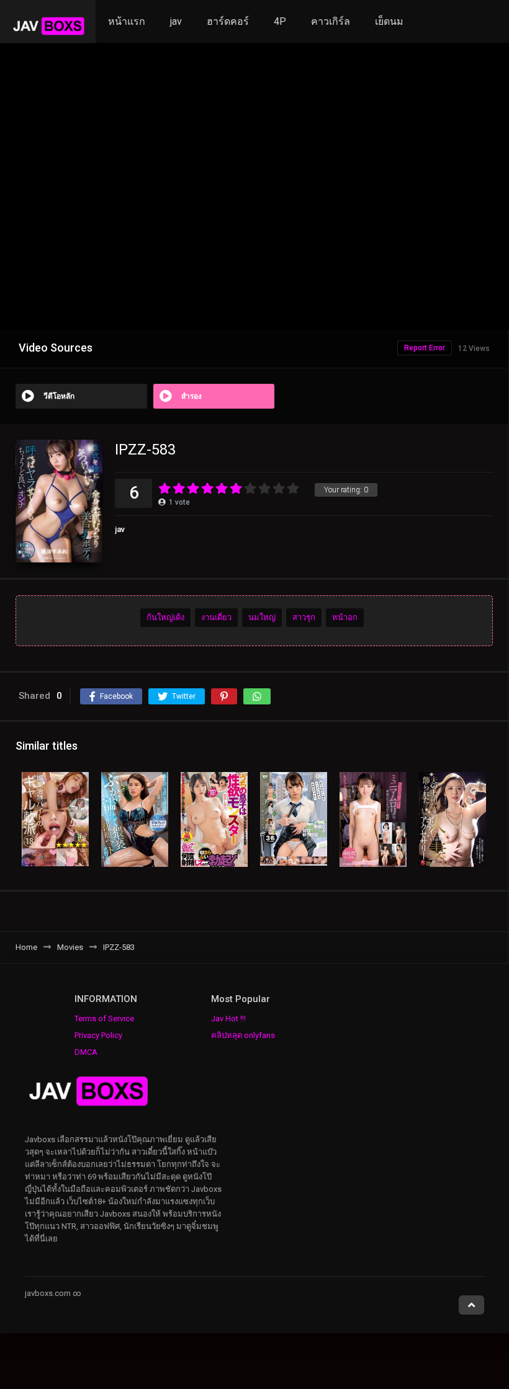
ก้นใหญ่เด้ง (165, 617)
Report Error (424, 348)
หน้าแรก (126, 21)
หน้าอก (345, 617)
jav (176, 21)
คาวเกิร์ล (330, 21)
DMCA (85, 1052)
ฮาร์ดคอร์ (228, 21)
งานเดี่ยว (216, 617)
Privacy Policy (98, 1035)
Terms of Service (104, 1018)
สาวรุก (303, 617)
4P (280, 21)
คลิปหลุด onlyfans (243, 1035)
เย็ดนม (389, 21)
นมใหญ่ (262, 617)
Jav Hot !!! (228, 1018)
